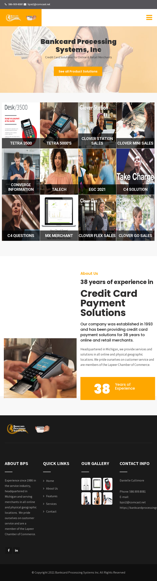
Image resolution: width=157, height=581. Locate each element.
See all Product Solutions (78, 71)
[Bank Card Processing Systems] (22, 17)
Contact (51, 511)
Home (50, 481)
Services (51, 504)
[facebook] (8, 550)
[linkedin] (16, 550)
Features (51, 496)
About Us (52, 488)
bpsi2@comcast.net (133, 502)
